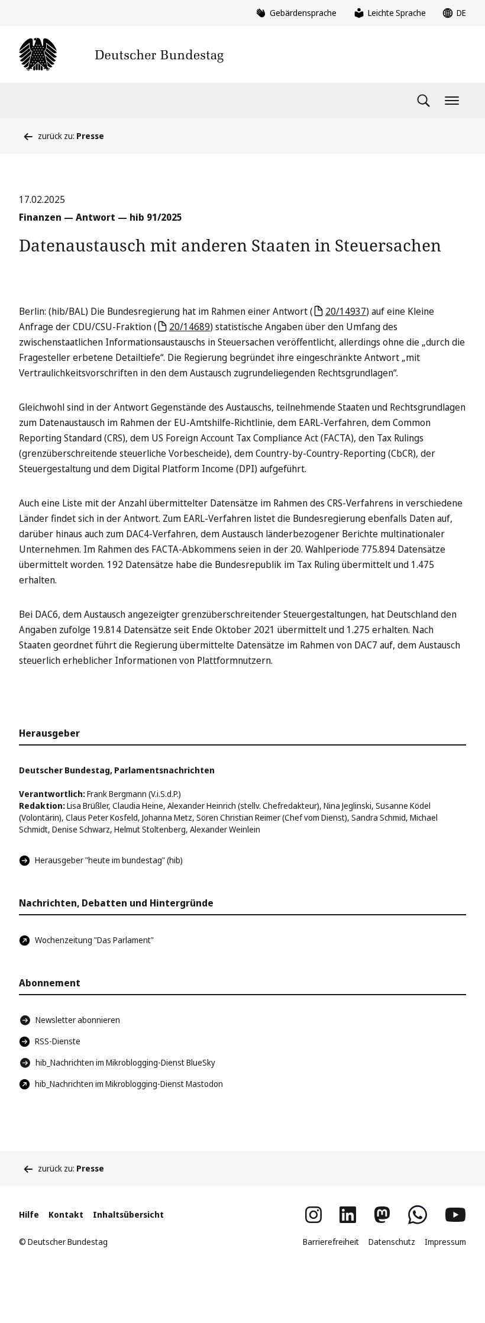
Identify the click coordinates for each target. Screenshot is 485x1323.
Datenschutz (391, 1241)
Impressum (445, 1241)
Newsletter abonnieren (77, 1019)
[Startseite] (121, 54)
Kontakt (65, 1214)
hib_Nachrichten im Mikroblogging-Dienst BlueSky (125, 1062)
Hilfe (29, 1214)
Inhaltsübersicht (128, 1214)
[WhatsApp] (417, 1214)
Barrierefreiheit (331, 1241)
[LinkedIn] (348, 1214)
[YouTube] (455, 1214)
